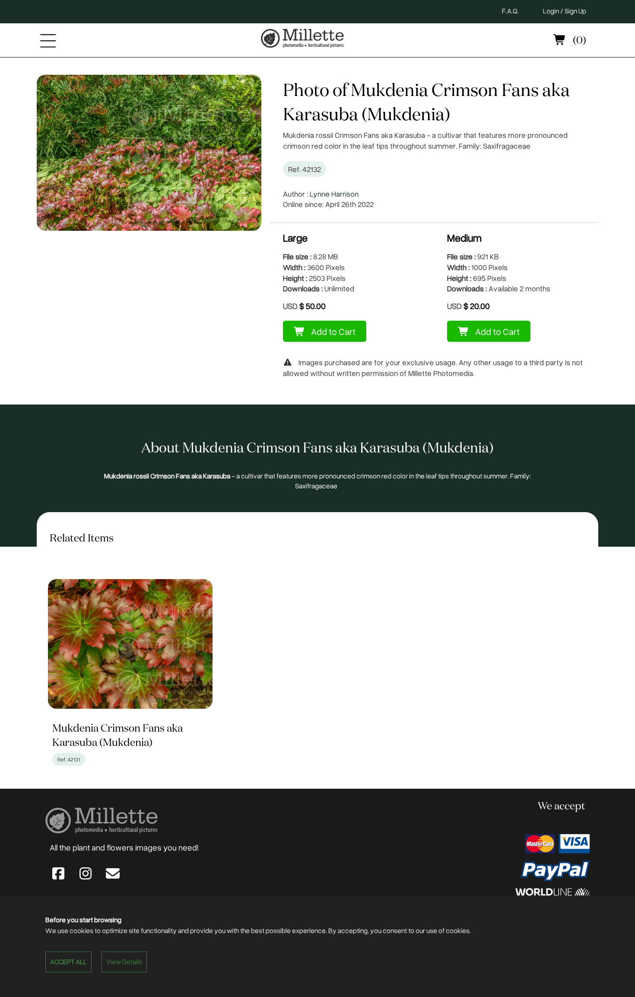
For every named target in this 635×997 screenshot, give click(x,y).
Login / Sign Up (564, 11)
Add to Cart (332, 331)
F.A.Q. (510, 11)
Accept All (68, 961)
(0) (578, 40)
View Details (124, 961)
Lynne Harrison (334, 193)
